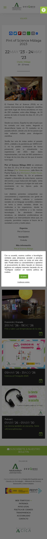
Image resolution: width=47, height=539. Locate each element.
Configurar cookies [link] (23, 282)
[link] (43, 10)
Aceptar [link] (24, 276)
